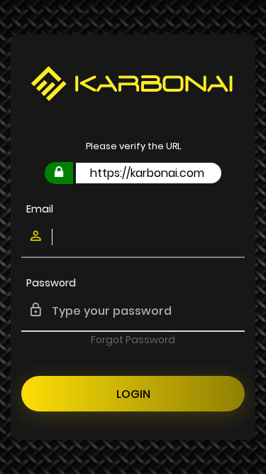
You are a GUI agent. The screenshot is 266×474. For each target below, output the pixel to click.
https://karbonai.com (147, 173)
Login (133, 394)
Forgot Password (133, 340)
